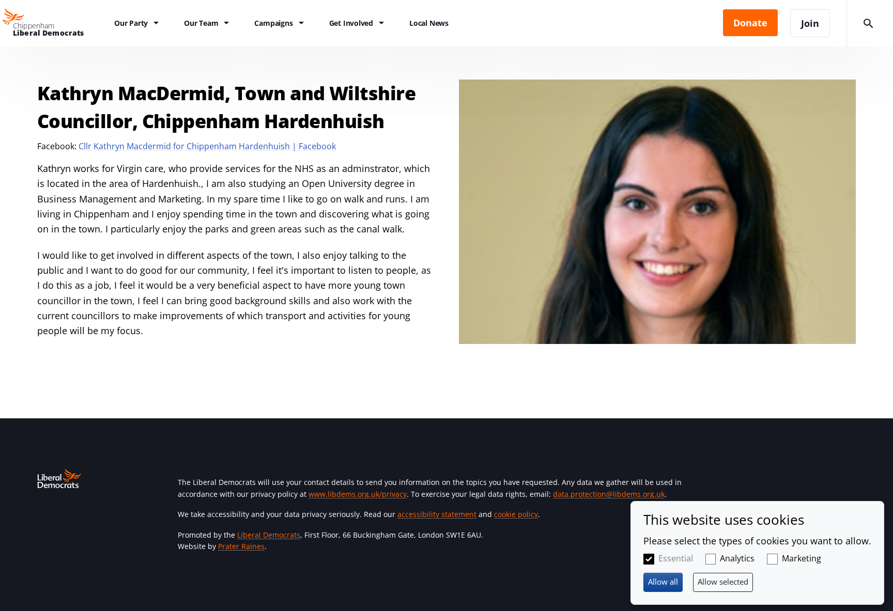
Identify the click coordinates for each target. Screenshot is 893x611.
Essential (675, 558)
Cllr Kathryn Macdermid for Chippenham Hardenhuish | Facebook (207, 146)
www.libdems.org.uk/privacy (358, 494)
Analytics (737, 558)
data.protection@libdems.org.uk (609, 494)
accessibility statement (436, 514)
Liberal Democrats (268, 535)
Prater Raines (241, 546)
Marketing (801, 558)
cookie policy (516, 514)
